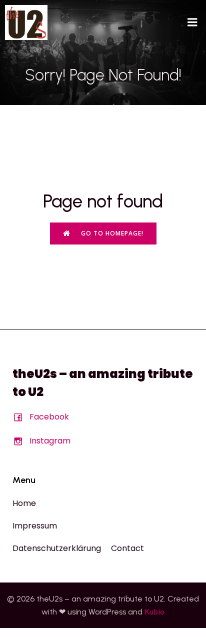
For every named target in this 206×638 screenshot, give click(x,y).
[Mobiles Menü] (192, 22)
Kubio (154, 611)
